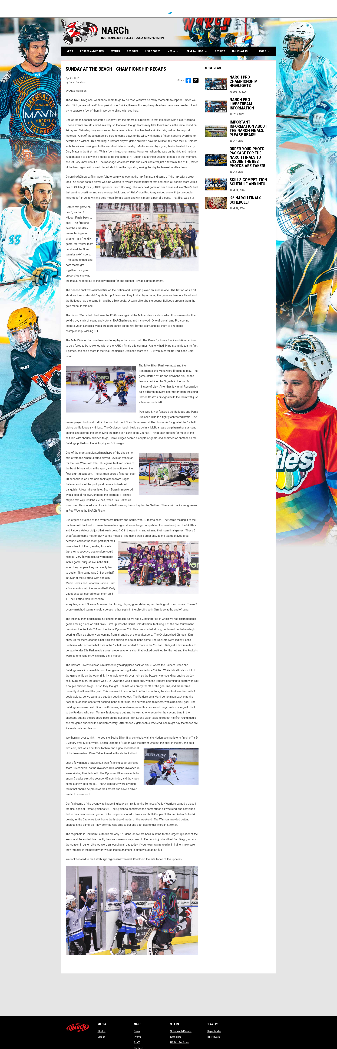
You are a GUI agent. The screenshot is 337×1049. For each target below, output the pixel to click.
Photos (101, 1031)
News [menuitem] (70, 51)
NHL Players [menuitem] (240, 51)
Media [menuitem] (173, 51)
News (137, 1031)
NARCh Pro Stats (179, 1042)
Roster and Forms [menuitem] (92, 51)
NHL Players (213, 1036)
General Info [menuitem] (197, 51)
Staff (137, 1042)
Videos (101, 1036)
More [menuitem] (265, 51)
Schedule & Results (180, 1031)
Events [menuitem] (115, 51)
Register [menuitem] (132, 51)
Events (137, 1036)
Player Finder (214, 1031)
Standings (175, 1036)
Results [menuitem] (220, 51)
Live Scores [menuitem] (152, 51)
